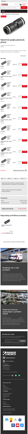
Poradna (5, 386)
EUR (17, 4)
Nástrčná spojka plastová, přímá (6, 225)
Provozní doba (6, 404)
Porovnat (24, 55)
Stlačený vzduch (7, 14)
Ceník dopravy (6, 396)
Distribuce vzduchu (15, 14)
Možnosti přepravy (18, 170)
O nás (4, 401)
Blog (4, 385)
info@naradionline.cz (10, 357)
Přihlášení (3, 1)
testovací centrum (15, 317)
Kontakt (4, 403)
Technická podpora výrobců (9, 408)
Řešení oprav (6, 387)
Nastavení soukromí (7, 412)
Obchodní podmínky (7, 393)
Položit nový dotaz (22, 208)
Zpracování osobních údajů (9, 410)
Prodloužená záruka (7, 389)
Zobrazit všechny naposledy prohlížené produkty (14, 241)
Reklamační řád (6, 394)
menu (3, 11)
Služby (4, 397)
